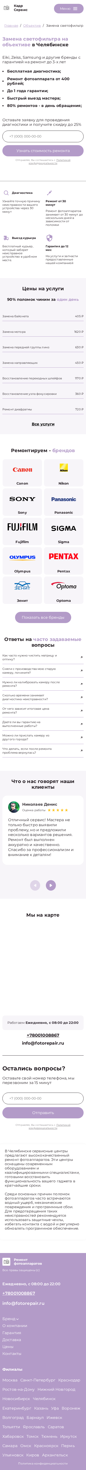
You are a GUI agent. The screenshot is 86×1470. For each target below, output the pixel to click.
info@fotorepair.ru (43, 1043)
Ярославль (34, 1427)
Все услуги (43, 424)
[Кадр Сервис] (6, 8)
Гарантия (11, 1333)
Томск (32, 1436)
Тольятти (11, 1427)
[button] (51, 885)
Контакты (12, 1353)
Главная (11, 25)
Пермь (68, 1446)
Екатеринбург (16, 1408)
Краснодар (69, 1380)
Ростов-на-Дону (18, 1389)
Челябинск (44, 1398)
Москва (9, 1380)
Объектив (32, 25)
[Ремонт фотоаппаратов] (6, 1262)
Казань (41, 1408)
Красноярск (46, 1446)
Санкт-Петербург (37, 1380)
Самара (9, 1446)
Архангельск (55, 1455)
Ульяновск (12, 1455)
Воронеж (71, 1408)
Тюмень (49, 1436)
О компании (14, 1325)
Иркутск (68, 1436)
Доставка (11, 1340)
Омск (25, 1446)
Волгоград (13, 1417)
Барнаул (35, 1417)
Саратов (56, 1427)
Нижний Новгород (56, 1389)
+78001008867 (43, 1035)
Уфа (55, 1408)
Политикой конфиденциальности (49, 162)
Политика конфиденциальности (43, 1463)
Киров (32, 1455)
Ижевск (54, 1417)
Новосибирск (16, 1398)
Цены (8, 1346)
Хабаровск (13, 1436)
